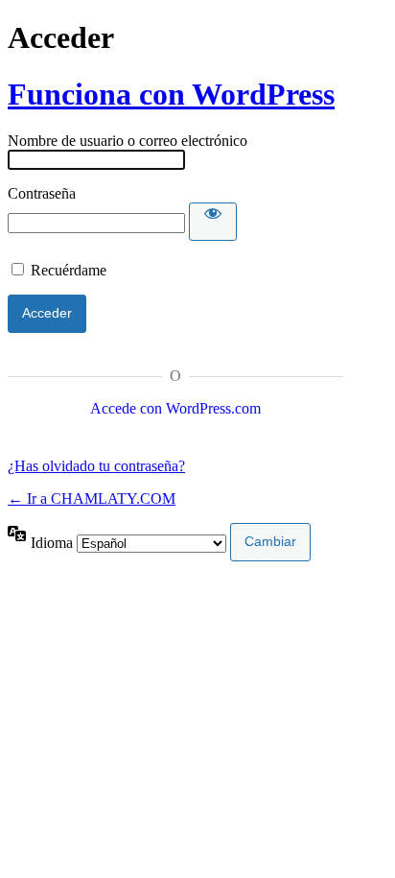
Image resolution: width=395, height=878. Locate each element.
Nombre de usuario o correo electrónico (127, 140)
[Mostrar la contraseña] (213, 221)
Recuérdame (68, 270)
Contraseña (42, 193)
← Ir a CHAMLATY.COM (91, 498)
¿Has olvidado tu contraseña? (96, 466)
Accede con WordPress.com (175, 408)
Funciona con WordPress (171, 94)
